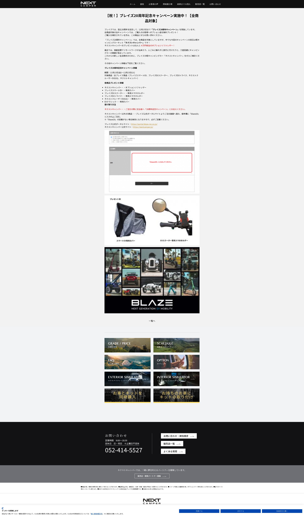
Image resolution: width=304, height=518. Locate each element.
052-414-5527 (123, 449)
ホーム (132, 4)
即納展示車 (167, 4)
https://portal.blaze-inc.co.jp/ (144, 124)
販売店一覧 (200, 4)
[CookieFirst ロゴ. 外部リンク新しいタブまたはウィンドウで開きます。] (3, 508)
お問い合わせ (215, 4)
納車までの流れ (183, 4)
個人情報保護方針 (96, 514)
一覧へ (152, 320)
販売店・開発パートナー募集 (149, 476)
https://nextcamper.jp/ (143, 126)
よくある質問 (171, 451)
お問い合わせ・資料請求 (176, 435)
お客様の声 (153, 4)
